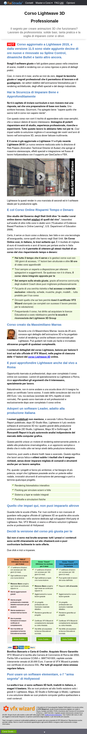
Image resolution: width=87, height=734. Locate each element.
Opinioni (70, 2)
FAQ (59, 2)
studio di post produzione (53, 715)
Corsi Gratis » (8, 731)
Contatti (29, 2)
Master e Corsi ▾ (44, 2)
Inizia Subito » (20, 639)
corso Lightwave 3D (39, 356)
